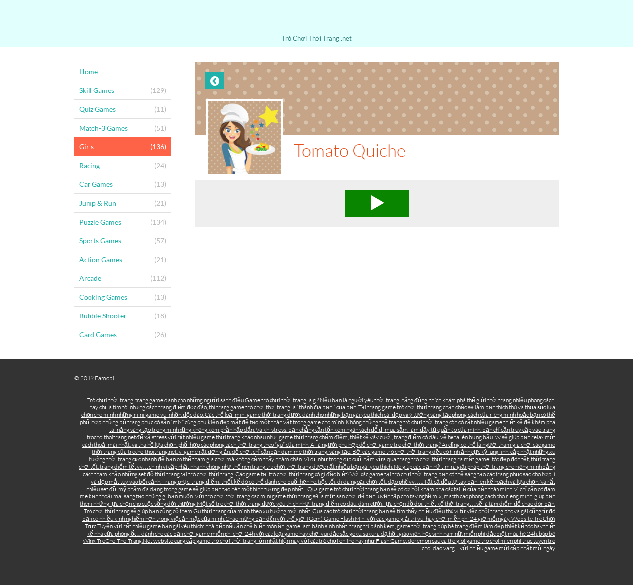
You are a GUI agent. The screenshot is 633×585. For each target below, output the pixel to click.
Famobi (104, 378)
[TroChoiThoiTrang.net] (316, 18)
